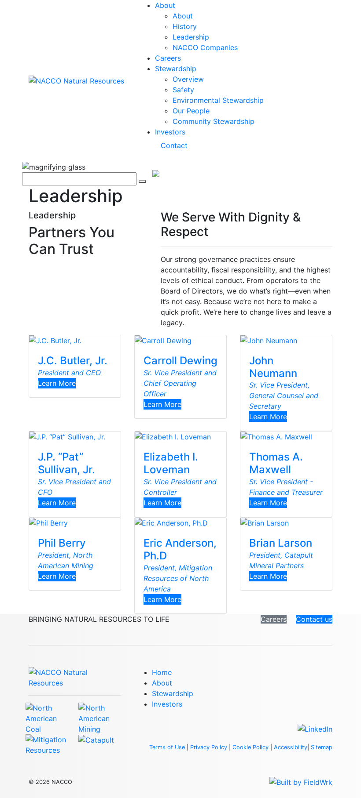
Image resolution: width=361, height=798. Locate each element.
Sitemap (321, 747)
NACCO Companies (205, 47)
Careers (168, 58)
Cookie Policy (250, 747)
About (165, 5)
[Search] (142, 181)
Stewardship (175, 68)
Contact (174, 145)
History (185, 26)
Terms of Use (167, 747)
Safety (183, 89)
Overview (188, 79)
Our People (191, 110)
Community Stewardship (213, 121)
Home (162, 672)
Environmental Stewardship (218, 100)
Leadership (191, 37)
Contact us (314, 619)
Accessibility (290, 747)
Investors (170, 131)
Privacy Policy (208, 747)
